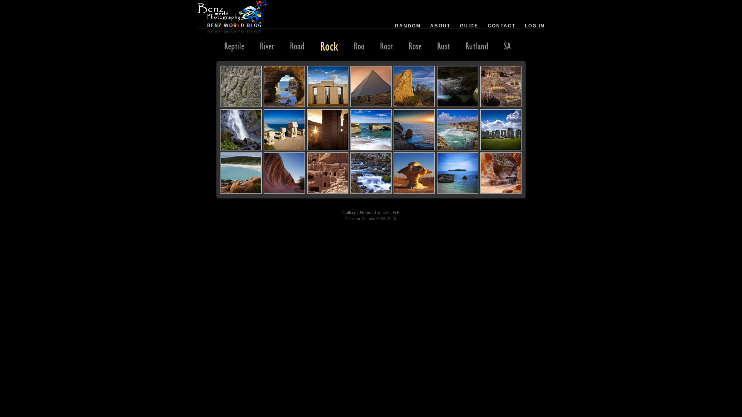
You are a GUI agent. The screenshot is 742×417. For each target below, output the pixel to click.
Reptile (234, 45)
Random (408, 26)
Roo (359, 45)
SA (507, 45)
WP (396, 212)
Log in (535, 26)
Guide (469, 26)
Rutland (476, 45)
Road (297, 45)
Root (386, 45)
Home (365, 212)
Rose (415, 45)
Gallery (349, 212)
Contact (502, 26)
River (267, 45)
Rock (329, 45)
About (440, 26)
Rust (443, 45)
